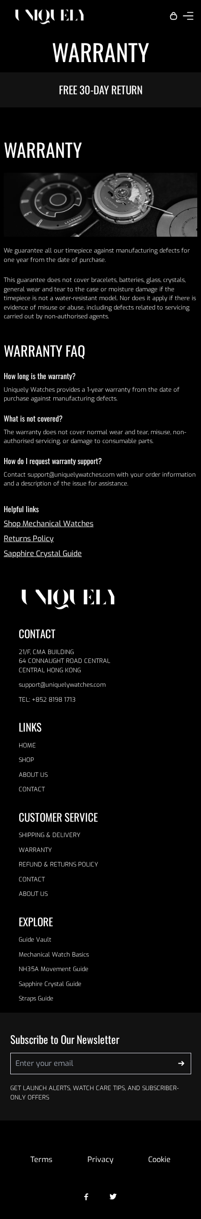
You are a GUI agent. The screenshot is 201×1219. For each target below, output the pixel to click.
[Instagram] (113, 1196)
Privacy (100, 1159)
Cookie (159, 1159)
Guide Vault (35, 940)
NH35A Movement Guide (53, 969)
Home (27, 745)
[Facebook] (86, 1196)
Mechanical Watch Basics (54, 954)
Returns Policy (29, 538)
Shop (26, 760)
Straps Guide (36, 998)
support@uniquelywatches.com (62, 685)
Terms (41, 1159)
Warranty (35, 850)
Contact (32, 789)
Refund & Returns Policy (58, 864)
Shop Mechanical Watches (48, 523)
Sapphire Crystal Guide (43, 553)
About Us (33, 775)
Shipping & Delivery (49, 835)
